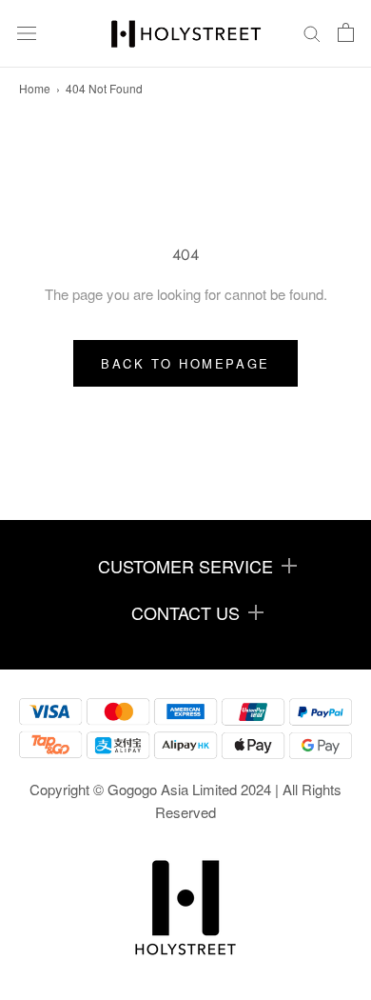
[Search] (312, 34)
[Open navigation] (26, 33)
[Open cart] (346, 34)
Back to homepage (185, 363)
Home (34, 88)
